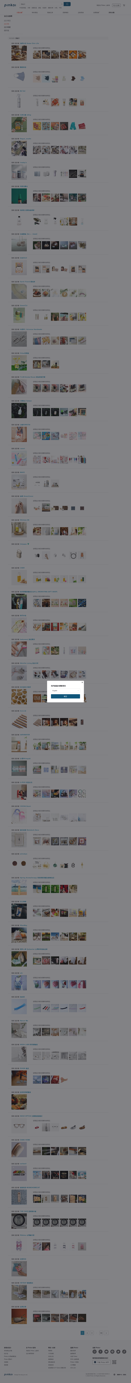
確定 (65, 696)
